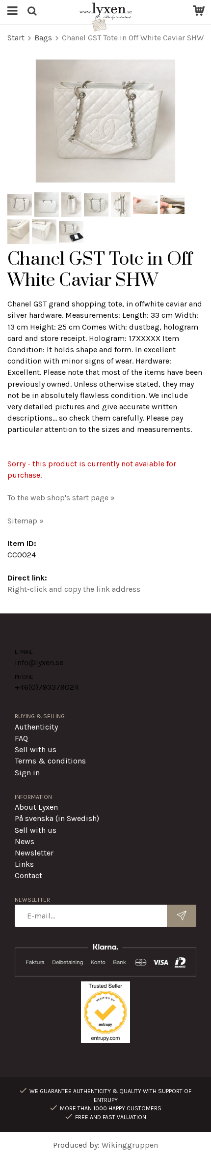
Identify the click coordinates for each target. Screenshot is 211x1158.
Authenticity (36, 726)
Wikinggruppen (130, 1145)
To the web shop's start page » (61, 497)
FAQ (21, 738)
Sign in (27, 772)
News (24, 841)
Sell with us (35, 749)
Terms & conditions (50, 760)
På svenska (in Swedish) (57, 818)
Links (24, 864)
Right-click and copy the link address (73, 589)
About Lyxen (36, 807)
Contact (28, 875)
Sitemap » (25, 520)
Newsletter (34, 852)
